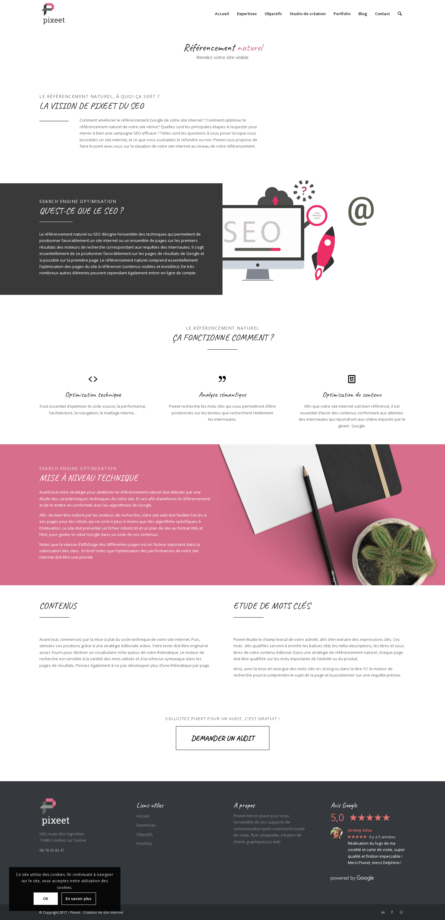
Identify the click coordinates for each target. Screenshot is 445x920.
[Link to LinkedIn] (382, 912)
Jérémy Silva (360, 830)
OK (45, 898)
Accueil (143, 816)
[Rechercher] (400, 13)
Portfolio (144, 843)
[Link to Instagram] (401, 912)
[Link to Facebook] (392, 912)
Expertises (146, 825)
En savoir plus (78, 898)
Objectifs (145, 834)
